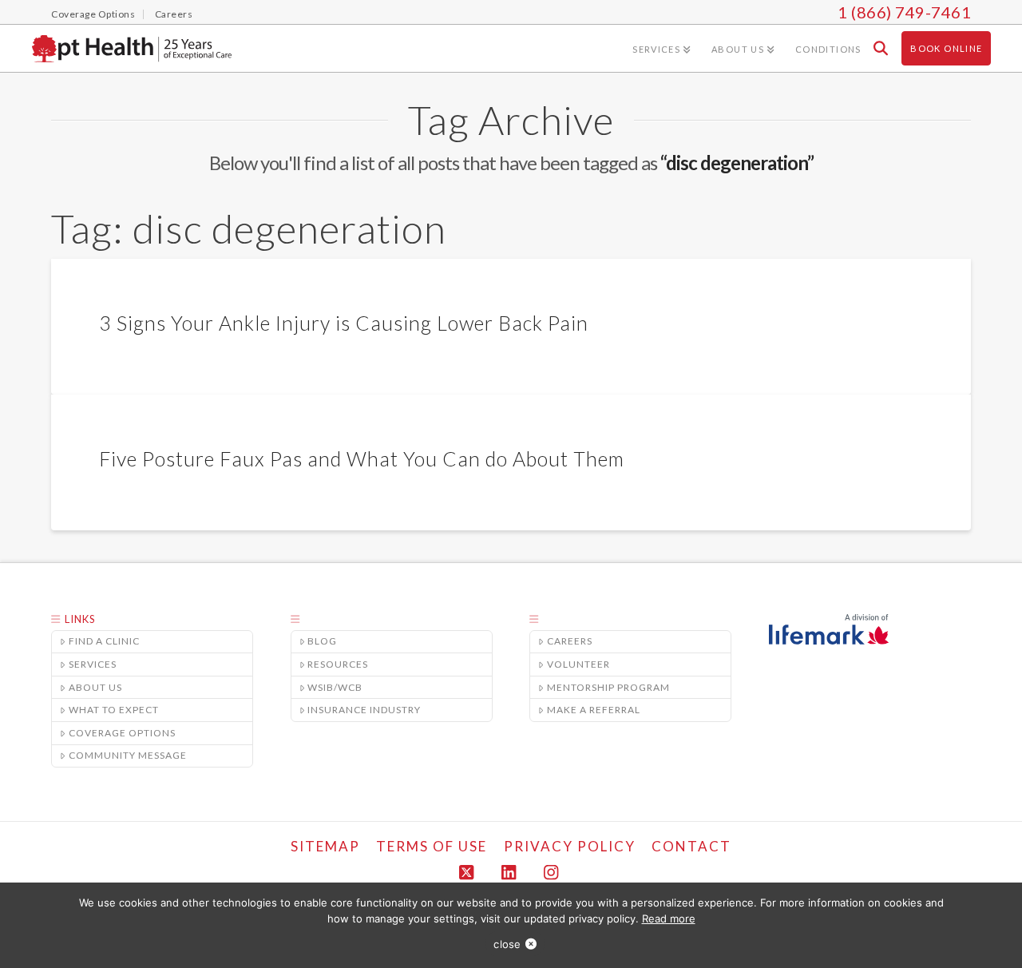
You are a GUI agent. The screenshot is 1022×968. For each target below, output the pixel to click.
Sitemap (325, 846)
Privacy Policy (570, 846)
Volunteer (578, 664)
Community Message (128, 755)
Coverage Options (122, 733)
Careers (569, 641)
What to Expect (114, 710)
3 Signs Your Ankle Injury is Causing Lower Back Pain (343, 323)
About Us (95, 687)
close (507, 944)
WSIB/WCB (334, 687)
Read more (668, 918)
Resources (337, 664)
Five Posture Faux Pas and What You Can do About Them (361, 458)
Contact (691, 846)
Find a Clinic (104, 641)
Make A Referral (593, 710)
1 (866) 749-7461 (904, 12)
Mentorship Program (608, 687)
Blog (322, 641)
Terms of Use (431, 846)
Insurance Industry (364, 710)
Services (93, 664)
